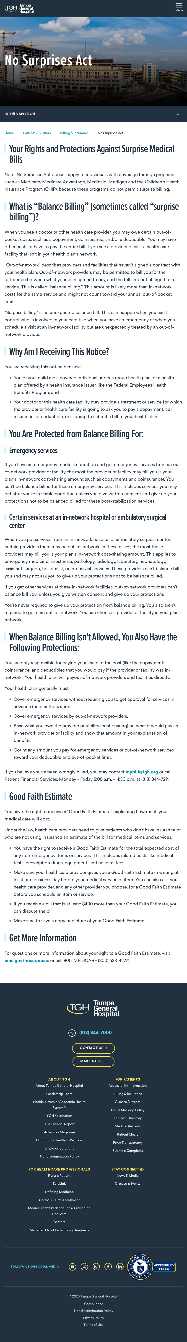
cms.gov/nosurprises (27, 961)
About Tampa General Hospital (59, 1086)
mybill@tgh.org (142, 772)
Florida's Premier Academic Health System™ (59, 1105)
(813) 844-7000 (95, 1033)
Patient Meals (127, 1134)
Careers (59, 1222)
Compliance (93, 1304)
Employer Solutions (59, 1148)
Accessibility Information (128, 1086)
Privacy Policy (93, 1318)
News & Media (128, 1176)
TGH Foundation (59, 1116)
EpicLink (59, 1184)
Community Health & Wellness (59, 1140)
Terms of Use (93, 1325)
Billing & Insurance (127, 1094)
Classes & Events (127, 1102)
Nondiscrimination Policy (59, 1156)
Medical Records (128, 1126)
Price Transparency (128, 1142)
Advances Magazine (59, 1132)
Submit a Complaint (127, 1151)
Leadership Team (59, 1094)
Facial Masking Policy (127, 1110)
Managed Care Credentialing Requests (59, 1230)
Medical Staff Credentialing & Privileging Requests (59, 1211)
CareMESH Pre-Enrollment (59, 1200)
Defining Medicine (59, 1192)
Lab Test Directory (128, 1118)
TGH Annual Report (59, 1124)
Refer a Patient (59, 1176)
